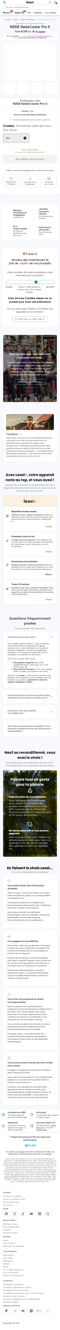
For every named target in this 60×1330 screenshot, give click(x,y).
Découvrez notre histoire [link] (30, 382)
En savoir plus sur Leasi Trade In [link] (30, 319)
